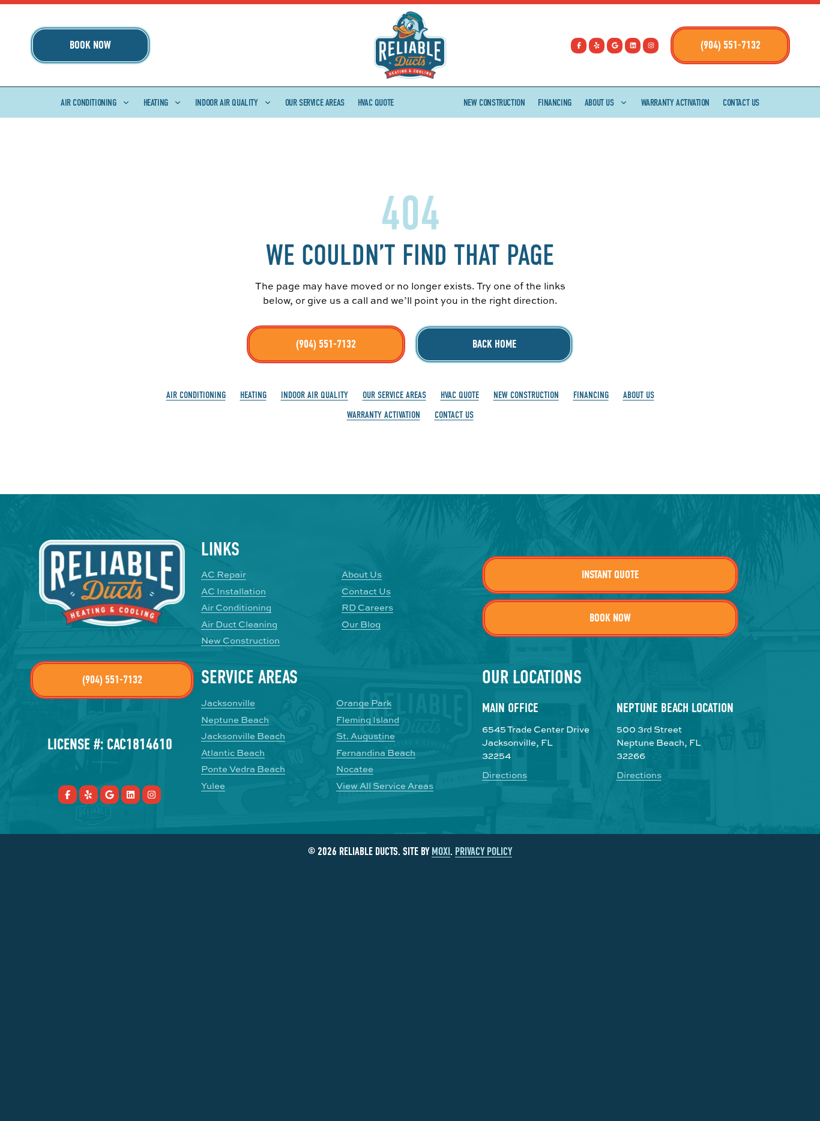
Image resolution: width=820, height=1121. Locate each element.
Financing (554, 102)
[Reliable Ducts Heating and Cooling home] (410, 45)
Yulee (213, 786)
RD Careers (367, 607)
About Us (599, 102)
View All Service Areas (384, 786)
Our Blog (361, 624)
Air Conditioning (88, 102)
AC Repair (223, 574)
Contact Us (741, 102)
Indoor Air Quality (226, 102)
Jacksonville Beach (243, 736)
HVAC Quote (376, 102)
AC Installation (233, 591)
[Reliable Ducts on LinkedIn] (633, 45)
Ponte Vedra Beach (243, 769)
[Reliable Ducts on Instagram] (651, 45)
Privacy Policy (483, 851)
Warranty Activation (675, 102)
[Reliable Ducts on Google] (615, 45)
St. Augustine (365, 736)
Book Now (90, 45)
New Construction (494, 102)
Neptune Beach (235, 720)
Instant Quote (610, 574)
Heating (155, 102)
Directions (504, 775)
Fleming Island (367, 720)
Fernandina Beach (375, 753)
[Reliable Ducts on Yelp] (596, 45)
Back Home (494, 344)
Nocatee (354, 769)
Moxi (441, 851)
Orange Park (363, 703)
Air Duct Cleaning (239, 624)
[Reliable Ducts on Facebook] (578, 45)
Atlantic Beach (233, 753)
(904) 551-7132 (731, 45)
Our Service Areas (315, 102)
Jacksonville (228, 703)
